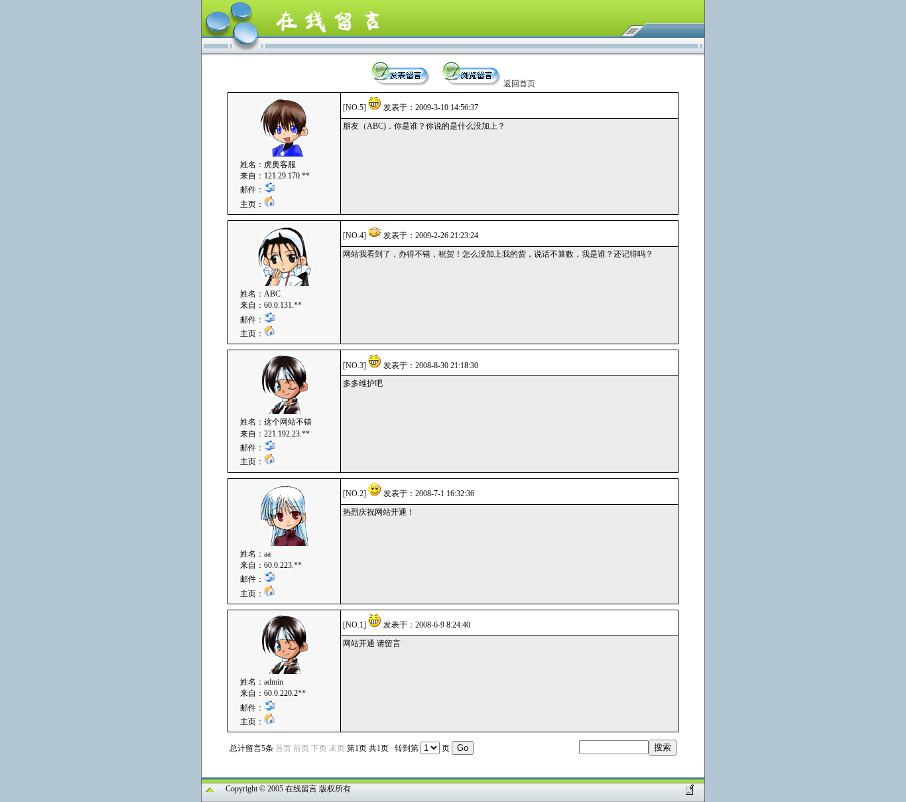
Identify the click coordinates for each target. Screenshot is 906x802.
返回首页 (519, 83)
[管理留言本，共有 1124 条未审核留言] (689, 792)
